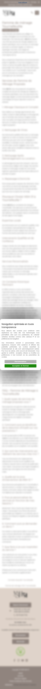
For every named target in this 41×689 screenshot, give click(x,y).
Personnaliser (20, 362)
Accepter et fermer (20, 366)
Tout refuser (22, 2)
